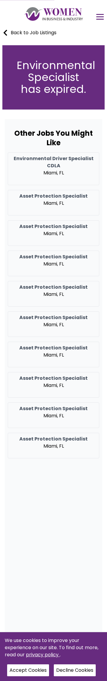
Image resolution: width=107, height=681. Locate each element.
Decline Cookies (74, 670)
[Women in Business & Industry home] (53, 13)
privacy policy (43, 654)
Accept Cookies (28, 670)
